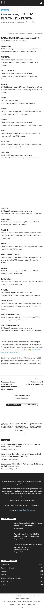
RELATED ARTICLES (14, 404)
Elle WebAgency (33, 501)
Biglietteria (4, 580)
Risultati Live (31, 600)
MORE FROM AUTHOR (29, 404)
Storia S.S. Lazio (6, 577)
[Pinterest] (14, 27)
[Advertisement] (22, 184)
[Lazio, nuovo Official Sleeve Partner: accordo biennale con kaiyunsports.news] (36, 413)
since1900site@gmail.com (25, 496)
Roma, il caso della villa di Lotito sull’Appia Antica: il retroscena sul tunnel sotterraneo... (21, 451)
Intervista (4, 567)
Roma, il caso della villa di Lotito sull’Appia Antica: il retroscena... (26, 531)
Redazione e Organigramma (17, 600)
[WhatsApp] (19, 27)
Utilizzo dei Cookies (17, 591)
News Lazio (9, 8)
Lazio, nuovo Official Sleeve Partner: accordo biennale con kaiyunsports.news (36, 421)
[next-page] (23, 429)
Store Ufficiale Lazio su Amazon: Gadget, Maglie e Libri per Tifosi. (22, 597)
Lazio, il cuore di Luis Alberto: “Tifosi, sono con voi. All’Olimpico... (28, 520)
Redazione (4, 445)
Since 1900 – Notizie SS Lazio (22, 594)
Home (2, 8)
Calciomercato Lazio (7, 564)
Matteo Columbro (8, 22)
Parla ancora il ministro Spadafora (34, 383)
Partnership (28, 591)
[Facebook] (3, 27)
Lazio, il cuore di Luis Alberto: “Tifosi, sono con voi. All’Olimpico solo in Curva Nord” (7, 420)
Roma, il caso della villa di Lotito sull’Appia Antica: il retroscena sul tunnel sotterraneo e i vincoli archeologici (21, 422)
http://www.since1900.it (22, 398)
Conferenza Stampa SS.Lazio (11, 574)
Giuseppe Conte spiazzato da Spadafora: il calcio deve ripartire (9, 385)
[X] (8, 27)
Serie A (3, 570)
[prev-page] (21, 429)
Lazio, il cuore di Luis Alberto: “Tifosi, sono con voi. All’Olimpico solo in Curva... (21, 441)
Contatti (36, 591)
